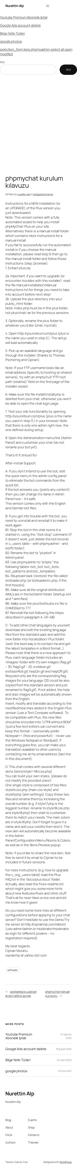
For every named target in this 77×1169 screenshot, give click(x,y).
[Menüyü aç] (47, 6)
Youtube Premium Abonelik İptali (23, 17)
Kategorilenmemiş (43, 194)
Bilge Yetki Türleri (12, 33)
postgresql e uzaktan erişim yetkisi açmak (21, 994)
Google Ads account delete (20, 25)
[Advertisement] (38, 125)
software (12, 970)
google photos (11, 41)
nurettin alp (23, 194)
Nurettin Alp (14, 5)
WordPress (66, 1162)
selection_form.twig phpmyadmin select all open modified (36, 51)
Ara (2, 62)
